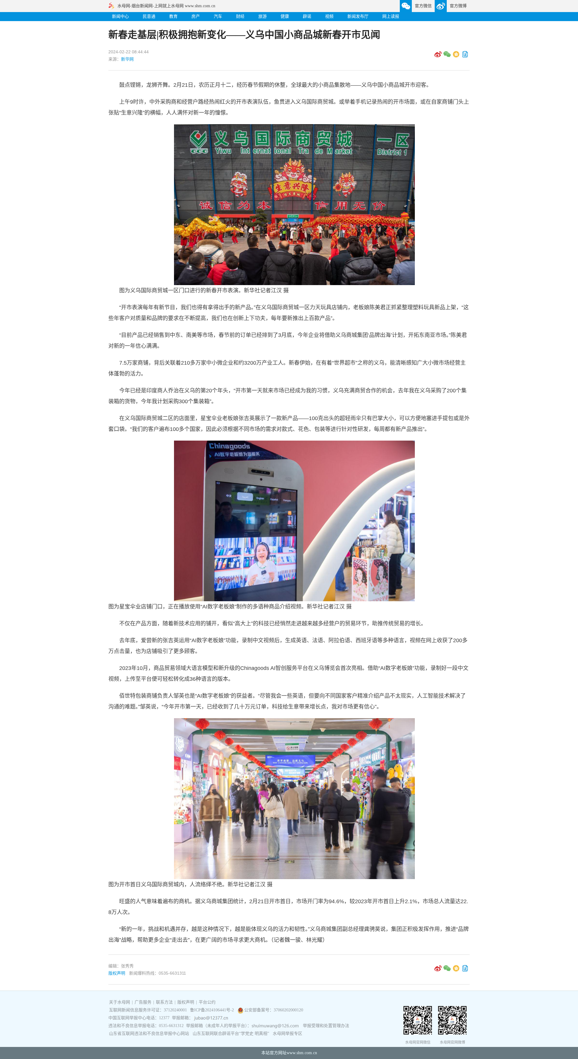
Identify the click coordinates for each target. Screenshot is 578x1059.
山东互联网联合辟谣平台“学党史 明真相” (231, 1033)
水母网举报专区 (287, 1033)
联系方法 (164, 1002)
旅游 (262, 16)
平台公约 (207, 1002)
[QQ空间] (456, 56)
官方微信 (423, 6)
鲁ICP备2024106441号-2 (212, 1010)
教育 (173, 16)
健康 (285, 16)
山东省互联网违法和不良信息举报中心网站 (149, 1033)
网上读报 (390, 16)
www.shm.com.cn (302, 1053)
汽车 (218, 16)
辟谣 (307, 16)
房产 (195, 16)
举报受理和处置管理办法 (326, 1025)
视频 (329, 16)
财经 (240, 16)
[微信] (447, 56)
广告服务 (143, 1002)
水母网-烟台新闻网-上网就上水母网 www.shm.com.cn (166, 6)
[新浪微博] (438, 56)
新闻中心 (120, 16)
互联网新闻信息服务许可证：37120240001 (148, 1010)
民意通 (149, 16)
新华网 (127, 59)
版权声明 (116, 973)
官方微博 (458, 6)
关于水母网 (120, 1002)
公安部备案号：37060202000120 (273, 1010)
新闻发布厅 (357, 16)
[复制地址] (465, 56)
